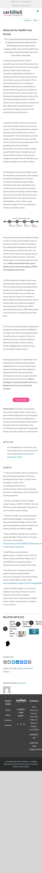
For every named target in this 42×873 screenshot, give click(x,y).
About (8, 715)
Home (8, 710)
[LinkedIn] (24, 724)
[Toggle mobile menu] (38, 11)
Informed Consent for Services (20, 764)
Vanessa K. (22, 683)
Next (35, 20)
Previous (27, 20)
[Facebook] (18, 724)
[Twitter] (21, 724)
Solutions (8, 720)
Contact (8, 725)
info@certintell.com (25, 1)
